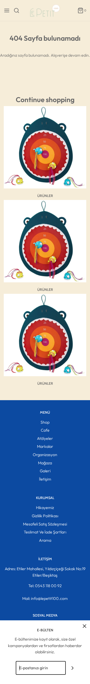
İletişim (45, 479)
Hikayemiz (45, 507)
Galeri (45, 470)
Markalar (45, 446)
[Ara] (18, 10)
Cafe (45, 430)
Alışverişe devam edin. (70, 55)
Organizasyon (45, 454)
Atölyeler (45, 438)
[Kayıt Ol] (73, 668)
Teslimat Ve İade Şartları (45, 531)
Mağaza (45, 462)
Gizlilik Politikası (45, 515)
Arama (45, 540)
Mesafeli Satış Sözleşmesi (45, 523)
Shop (45, 422)
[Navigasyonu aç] (7, 10)
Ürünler (45, 195)
